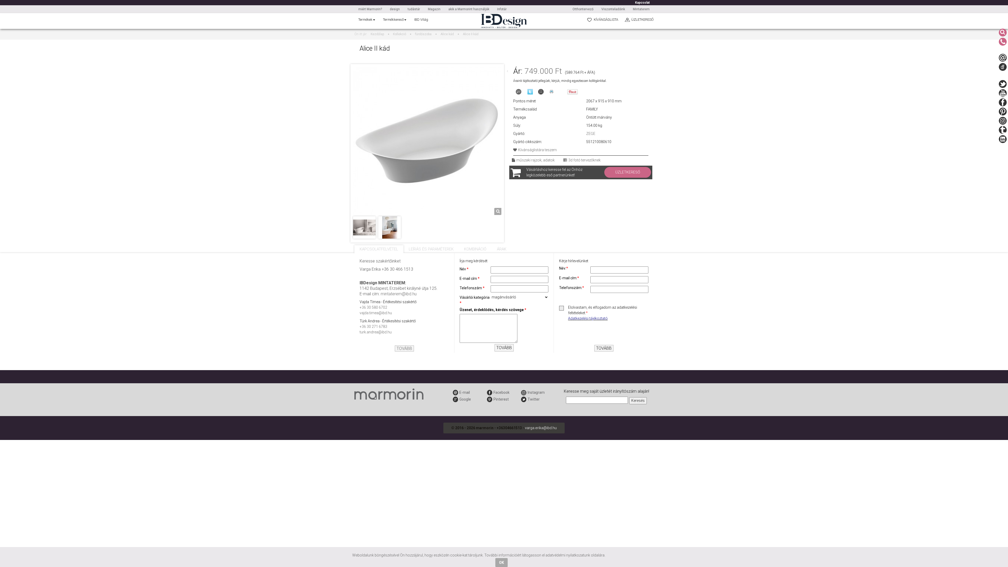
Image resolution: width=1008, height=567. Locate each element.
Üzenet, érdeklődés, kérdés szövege (493, 310)
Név (464, 269)
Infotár (502, 9)
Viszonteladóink (613, 9)
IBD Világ (421, 20)
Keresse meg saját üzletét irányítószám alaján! (606, 391)
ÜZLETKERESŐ (642, 20)
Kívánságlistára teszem (537, 150)
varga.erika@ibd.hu (541, 428)
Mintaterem (641, 9)
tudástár (414, 9)
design (395, 9)
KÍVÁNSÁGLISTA (606, 20)
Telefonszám (472, 288)
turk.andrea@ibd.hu (376, 332)
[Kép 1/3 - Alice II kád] (427, 140)
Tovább (404, 348)
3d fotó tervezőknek (584, 160)
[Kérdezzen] (518, 91)
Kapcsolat (642, 2)
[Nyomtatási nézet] (551, 91)
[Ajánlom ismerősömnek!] (541, 91)
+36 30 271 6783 (373, 326)
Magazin (434, 9)
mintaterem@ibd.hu (399, 293)
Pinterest (501, 399)
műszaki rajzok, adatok (535, 160)
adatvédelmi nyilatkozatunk (567, 555)
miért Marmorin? (370, 9)
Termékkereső (393, 20)
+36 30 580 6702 (373, 307)
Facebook (502, 392)
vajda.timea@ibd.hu (376, 313)
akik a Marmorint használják (468, 9)
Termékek (365, 20)
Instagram (536, 392)
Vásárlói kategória (475, 300)
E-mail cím (470, 278)
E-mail (464, 392)
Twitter (534, 399)
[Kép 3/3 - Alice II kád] (389, 227)
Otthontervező (583, 9)
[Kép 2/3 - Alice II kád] (364, 227)
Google (465, 399)
